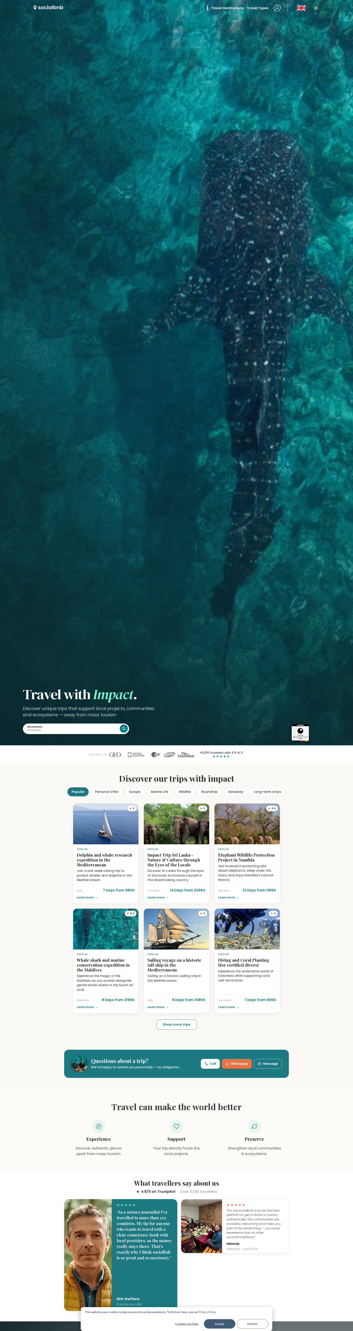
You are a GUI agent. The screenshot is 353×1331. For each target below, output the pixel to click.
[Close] (260, 600)
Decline (252, 1323)
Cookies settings (186, 1323)
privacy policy (184, 706)
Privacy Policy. (207, 1312)
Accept (220, 1323)
